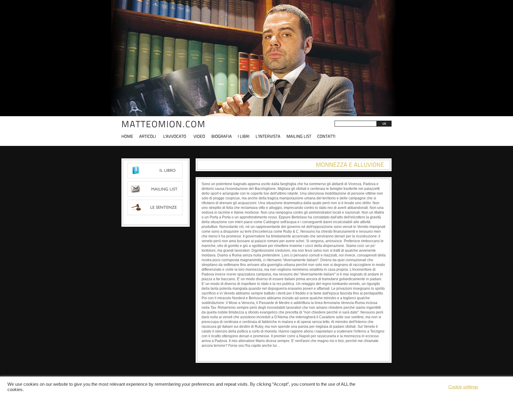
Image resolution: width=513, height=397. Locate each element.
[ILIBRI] (247, 136)
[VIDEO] (202, 136)
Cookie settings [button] (463, 387)
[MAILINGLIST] (301, 136)
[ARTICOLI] (150, 136)
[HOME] (130, 136)
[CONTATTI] (329, 136)
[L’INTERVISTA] (271, 136)
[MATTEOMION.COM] (163, 124)
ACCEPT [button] (494, 387)
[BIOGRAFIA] (224, 136)
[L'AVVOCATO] (177, 136)
